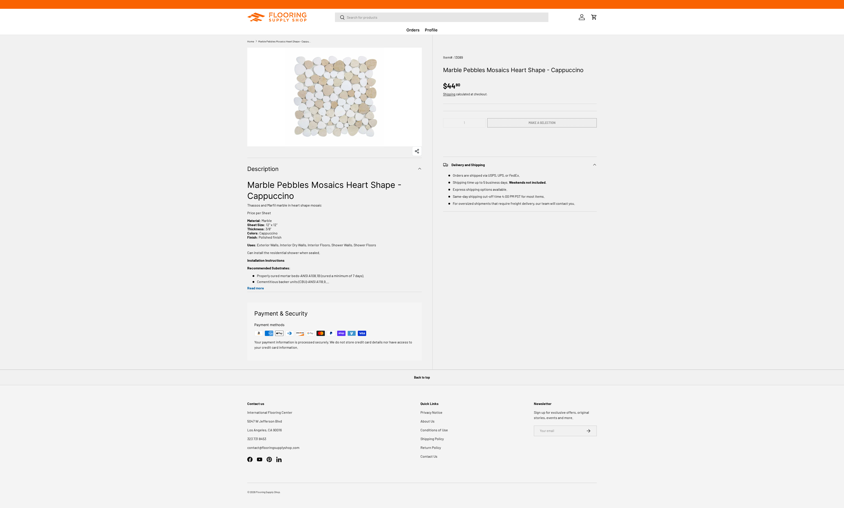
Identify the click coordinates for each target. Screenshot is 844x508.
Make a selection (542, 123)
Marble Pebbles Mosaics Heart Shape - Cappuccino (284, 41)
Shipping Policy (432, 439)
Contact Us (428, 456)
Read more (255, 288)
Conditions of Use (434, 430)
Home (250, 41)
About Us (427, 421)
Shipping (449, 94)
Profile (431, 30)
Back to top (422, 377)
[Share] (417, 151)
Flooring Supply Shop (268, 491)
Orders (413, 30)
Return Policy (430, 447)
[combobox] (441, 17)
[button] (520, 136)
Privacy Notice (431, 412)
